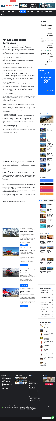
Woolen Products (44, 316)
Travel (27, 11)
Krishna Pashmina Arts (43, 263)
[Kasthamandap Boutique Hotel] (50, 237)
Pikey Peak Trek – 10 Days (50, 164)
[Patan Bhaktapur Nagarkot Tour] (43, 170)
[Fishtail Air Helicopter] (11, 272)
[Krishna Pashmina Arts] (43, 259)
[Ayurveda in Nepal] (43, 150)
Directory (23, 11)
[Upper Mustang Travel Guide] (21, 378)
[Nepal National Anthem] (43, 206)
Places (12, 11)
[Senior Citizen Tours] (43, 130)
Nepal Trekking (31, 389)
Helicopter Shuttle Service (27, 250)
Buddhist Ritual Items (44, 292)
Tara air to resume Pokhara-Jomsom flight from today (26, 1)
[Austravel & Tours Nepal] (50, 268)
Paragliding (49, 133)
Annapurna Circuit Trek (46, 124)
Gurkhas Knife (43, 295)
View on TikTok (49, 384)
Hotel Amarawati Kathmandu (42, 241)
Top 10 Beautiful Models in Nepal (50, 215)
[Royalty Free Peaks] (43, 160)
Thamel (36, 394)
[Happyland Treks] (17, 383)
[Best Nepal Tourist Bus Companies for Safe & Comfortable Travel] (17, 378)
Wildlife (38, 400)
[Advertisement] (19, 29)
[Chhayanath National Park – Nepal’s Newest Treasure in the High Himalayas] (25, 381)
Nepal (38, 383)
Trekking (30, 398)
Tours (30, 396)
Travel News (35, 396)
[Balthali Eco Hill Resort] (50, 259)
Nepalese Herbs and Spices (46, 302)
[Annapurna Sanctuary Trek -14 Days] (43, 145)
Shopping (32, 11)
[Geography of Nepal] (43, 211)
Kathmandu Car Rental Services (43, 272)
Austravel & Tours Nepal (49, 272)
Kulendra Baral (23, 228)
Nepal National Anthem (50, 205)
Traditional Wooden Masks (45, 314)
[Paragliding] (43, 135)
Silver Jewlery (43, 309)
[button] (45, 380)
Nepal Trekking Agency (33, 391)
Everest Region (31, 381)
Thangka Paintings (44, 311)
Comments (51, 200)
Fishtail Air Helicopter (26, 271)
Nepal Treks (31, 394)
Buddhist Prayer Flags (44, 290)
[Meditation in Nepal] (43, 155)
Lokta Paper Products (44, 299)
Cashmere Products (44, 294)
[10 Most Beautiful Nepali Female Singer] (43, 226)
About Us (42, 419)
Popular (40, 200)
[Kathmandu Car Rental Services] (43, 268)
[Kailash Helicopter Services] (11, 292)
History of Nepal (50, 219)
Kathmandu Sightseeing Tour (49, 139)
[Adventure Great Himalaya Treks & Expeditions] (50, 247)
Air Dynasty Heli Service (26, 231)
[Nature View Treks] (43, 247)
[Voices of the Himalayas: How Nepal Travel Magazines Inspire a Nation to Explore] (21, 381)
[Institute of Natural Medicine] (17, 381)
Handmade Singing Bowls (45, 297)
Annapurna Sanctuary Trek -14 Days (50, 144)
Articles (37, 11)
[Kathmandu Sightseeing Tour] (43, 139)
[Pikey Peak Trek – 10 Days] (43, 165)
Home (2, 11)
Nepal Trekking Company (33, 392)
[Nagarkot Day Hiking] (21, 383)
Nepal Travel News (32, 387)
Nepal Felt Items (44, 300)
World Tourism (48, 11)
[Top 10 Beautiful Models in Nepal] (43, 216)
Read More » (24, 244)
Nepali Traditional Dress (45, 307)
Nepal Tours (31, 385)
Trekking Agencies (37, 398)
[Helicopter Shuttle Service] (11, 251)
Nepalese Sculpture (44, 304)
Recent (45, 200)
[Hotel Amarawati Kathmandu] (43, 237)
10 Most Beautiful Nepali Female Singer (50, 225)
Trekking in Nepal (32, 400)
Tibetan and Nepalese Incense (46, 312)
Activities (17, 11)
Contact (42, 11)
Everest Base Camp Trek (33, 379)
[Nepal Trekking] (9, 6)
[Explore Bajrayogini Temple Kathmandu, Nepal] (25, 378)
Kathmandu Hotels (32, 383)
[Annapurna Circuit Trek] (46, 119)
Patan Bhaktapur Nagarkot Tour (50, 169)
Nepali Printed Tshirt (44, 306)
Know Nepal (7, 11)
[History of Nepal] (43, 221)
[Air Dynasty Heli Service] (11, 232)
